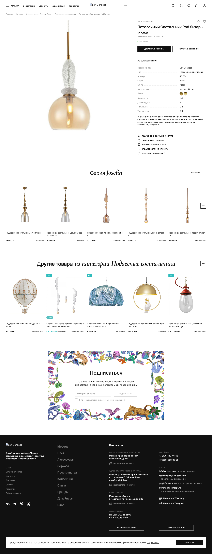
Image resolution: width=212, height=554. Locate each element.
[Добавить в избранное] (204, 21)
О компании (29, 6)
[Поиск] (173, 6)
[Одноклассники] (29, 504)
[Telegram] (15, 504)
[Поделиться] (198, 21)
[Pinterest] (22, 504)
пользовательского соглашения (111, 400)
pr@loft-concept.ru (168, 483)
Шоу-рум (43, 6)
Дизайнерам (58, 6)
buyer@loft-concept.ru (170, 487)
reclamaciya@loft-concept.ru (173, 475)
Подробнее (153, 542)
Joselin (183, 80)
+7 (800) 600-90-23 (169, 460)
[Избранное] (189, 6)
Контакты (74, 6)
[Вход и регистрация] (204, 6)
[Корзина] (196, 6)
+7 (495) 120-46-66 (168, 455)
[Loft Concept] (106, 6)
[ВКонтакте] (8, 504)
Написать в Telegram (173, 503)
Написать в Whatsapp (173, 498)
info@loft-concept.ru (169, 471)
